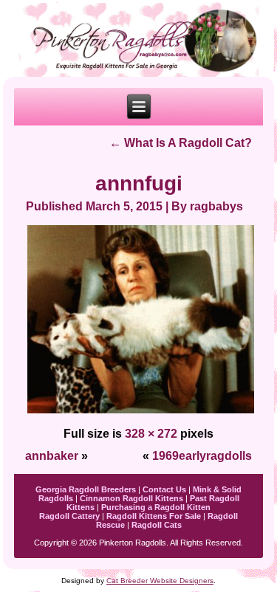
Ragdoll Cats (156, 524)
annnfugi (138, 183)
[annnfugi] (141, 411)
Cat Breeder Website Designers (159, 580)
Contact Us (164, 489)
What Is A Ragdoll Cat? (180, 143)
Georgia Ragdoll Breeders (85, 489)
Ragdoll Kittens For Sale (153, 516)
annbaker (51, 456)
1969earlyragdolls (202, 456)
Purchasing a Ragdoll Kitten (156, 507)
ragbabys (216, 206)
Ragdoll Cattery (69, 516)
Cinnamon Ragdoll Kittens (131, 498)
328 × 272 (151, 433)
